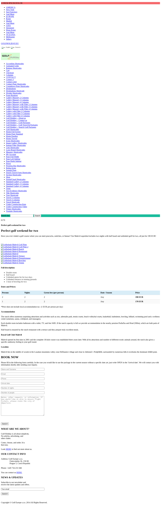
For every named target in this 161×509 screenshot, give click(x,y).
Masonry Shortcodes (14, 152)
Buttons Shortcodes (14, 68)
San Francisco (11, 12)
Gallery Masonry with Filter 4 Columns (21, 109)
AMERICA (10, 7)
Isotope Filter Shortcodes (16, 145)
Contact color (11, 82)
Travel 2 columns (13, 197)
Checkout (10, 73)
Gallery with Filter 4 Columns (18, 116)
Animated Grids (12, 66)
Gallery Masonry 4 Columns (17, 102)
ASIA (8, 25)
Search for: (5, 216)
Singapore (10, 28)
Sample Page (11, 170)
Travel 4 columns (13, 200)
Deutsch (17, 47)
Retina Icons (11, 168)
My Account (11, 154)
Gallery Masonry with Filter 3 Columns (21, 107)
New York (10, 10)
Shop (8, 177)
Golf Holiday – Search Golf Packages (21, 127)
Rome (8, 19)
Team (8, 188)
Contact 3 (10, 79)
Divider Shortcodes (13, 93)
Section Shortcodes (13, 175)
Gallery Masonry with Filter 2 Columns (21, 104)
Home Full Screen (13, 132)
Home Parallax (12, 136)
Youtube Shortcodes (14, 211)
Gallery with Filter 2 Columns (18, 111)
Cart (7, 70)
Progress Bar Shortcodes (16, 166)
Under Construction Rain (16, 204)
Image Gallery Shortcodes (16, 143)
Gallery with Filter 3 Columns (18, 113)
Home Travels (11, 138)
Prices (8, 163)
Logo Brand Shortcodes (15, 150)
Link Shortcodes (12, 148)
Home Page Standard (14, 134)
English (7, 47)
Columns (9, 75)
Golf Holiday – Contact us (16, 120)
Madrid (9, 21)
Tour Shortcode (12, 195)
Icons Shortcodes (13, 141)
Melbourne (10, 37)
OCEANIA (10, 35)
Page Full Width (12, 157)
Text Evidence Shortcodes (16, 191)
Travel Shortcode (13, 202)
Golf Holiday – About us (16, 118)
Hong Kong (11, 30)
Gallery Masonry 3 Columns (17, 100)
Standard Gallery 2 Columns (17, 182)
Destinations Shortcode (15, 91)
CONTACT (11, 77)
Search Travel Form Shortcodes (18, 173)
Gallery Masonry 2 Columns (17, 98)
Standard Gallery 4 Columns (17, 186)
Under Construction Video (16, 207)
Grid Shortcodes (12, 129)
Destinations (11, 89)
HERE (8, 449)
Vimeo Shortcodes (13, 209)
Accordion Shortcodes (15, 64)
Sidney (9, 39)
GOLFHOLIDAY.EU (10, 43)
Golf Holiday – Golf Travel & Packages (22, 125)
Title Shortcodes (12, 193)
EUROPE (10, 16)
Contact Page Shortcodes (16, 84)
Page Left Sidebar (13, 159)
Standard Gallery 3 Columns (17, 184)
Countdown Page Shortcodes (17, 86)
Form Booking (12, 95)
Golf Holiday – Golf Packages (18, 123)
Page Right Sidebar (13, 161)
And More (10, 14)
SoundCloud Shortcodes (15, 179)
